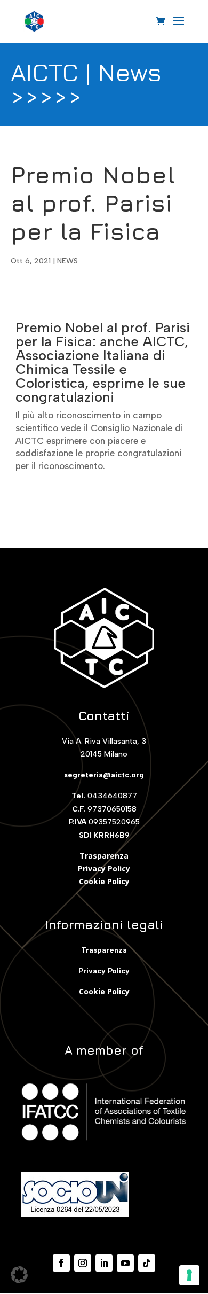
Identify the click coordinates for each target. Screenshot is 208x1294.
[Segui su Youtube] (125, 1263)
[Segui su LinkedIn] (104, 1263)
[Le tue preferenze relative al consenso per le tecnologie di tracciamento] (189, 1275)
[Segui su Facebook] (61, 1263)
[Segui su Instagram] (82, 1263)
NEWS (67, 261)
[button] (19, 1275)
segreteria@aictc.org (104, 774)
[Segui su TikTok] (146, 1263)
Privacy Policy (104, 868)
